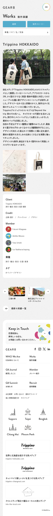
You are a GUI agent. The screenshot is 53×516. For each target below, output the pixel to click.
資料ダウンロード (31, 394)
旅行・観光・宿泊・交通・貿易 (17, 261)
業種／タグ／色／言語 (14, 32)
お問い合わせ (19, 394)
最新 (14, 24)
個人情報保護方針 (12, 398)
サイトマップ (25, 398)
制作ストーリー (39, 24)
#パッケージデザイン (14, 273)
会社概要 (9, 394)
